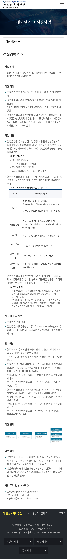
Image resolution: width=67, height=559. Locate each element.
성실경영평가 (13, 41)
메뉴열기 (62, 4)
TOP (62, 513)
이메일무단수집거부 (37, 513)
